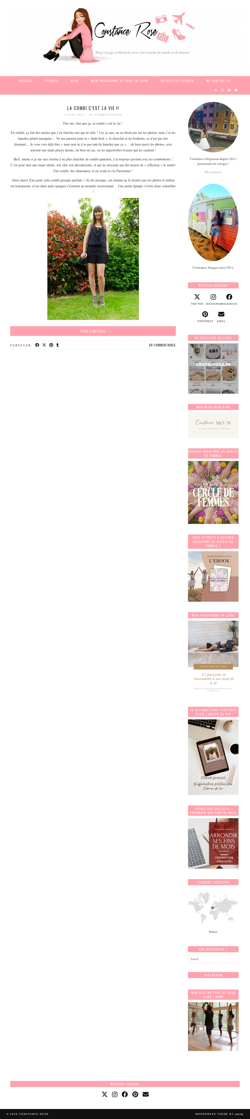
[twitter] (105, 1094)
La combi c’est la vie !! (93, 108)
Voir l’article (93, 331)
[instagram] (114, 1094)
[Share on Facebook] (37, 345)
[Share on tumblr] (58, 345)
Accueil (25, 81)
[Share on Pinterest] (51, 345)
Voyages (52, 81)
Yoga (75, 81)
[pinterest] (135, 1094)
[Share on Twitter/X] (44, 345)
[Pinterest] (229, 90)
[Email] (146, 1094)
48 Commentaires (105, 114)
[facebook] (125, 1094)
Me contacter (218, 81)
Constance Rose (34, 1114)
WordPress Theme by (219, 1114)
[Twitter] (216, 90)
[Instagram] (222, 90)
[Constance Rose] (125, 35)
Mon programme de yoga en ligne (119, 81)
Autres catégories (177, 81)
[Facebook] (236, 90)
